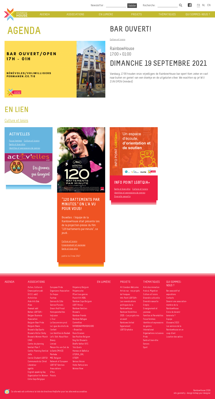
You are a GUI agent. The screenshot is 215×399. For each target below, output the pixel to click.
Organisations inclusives (153, 333)
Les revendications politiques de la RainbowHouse (128, 305)
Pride (145, 336)
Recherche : (150, 5)
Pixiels (53, 375)
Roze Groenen (78, 333)
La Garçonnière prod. (58, 322)
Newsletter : (97, 5)
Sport (145, 347)
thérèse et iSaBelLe (81, 351)
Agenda (45, 14)
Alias (30, 305)
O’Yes (52, 372)
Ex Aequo (54, 294)
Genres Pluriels (56, 305)
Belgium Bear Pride (36, 322)
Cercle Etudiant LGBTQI (38, 358)
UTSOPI (76, 358)
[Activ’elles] (29, 169)
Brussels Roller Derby (37, 333)
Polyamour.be (78, 290)
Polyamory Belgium (81, 287)
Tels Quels (77, 347)
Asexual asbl (33, 308)
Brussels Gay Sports (36, 329)
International (148, 329)
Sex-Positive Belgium (81, 336)
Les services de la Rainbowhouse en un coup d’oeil (175, 329)
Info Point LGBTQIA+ (128, 298)
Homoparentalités (57, 312)
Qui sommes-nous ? (198, 14)
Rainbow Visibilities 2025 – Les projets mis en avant (129, 315)
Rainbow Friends (79, 315)
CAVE (30, 340)
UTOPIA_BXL (78, 354)
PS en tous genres (80, 294)
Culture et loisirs (117, 39)
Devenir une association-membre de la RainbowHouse (176, 305)
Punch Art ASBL (79, 298)
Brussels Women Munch (38, 336)
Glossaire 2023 (172, 322)
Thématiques (167, 14)
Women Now (78, 368)
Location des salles (174, 336)
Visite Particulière (80, 365)
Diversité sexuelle (122, 196)
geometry (181, 393)
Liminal (53, 343)
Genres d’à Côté (56, 301)
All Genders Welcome (129, 287)
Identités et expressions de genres (24, 148)
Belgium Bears (34, 326)
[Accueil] (15, 14)
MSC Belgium (55, 358)
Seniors (146, 343)
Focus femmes (15, 140)
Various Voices (79, 361)
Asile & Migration (150, 290)
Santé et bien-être (17, 144)
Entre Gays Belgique (36, 379)
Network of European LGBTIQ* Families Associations (59, 365)
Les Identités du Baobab (60, 333)
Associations (75, 14)
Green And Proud (57, 308)
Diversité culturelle (151, 298)
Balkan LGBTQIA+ (35, 312)
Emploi (146, 305)
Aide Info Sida (33, 301)
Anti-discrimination (151, 287)
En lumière (106, 14)
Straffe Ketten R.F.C (81, 343)
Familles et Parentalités (153, 315)
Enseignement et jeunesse (73, 245)
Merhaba (53, 354)
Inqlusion (54, 315)
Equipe (169, 319)
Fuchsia (53, 298)
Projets (136, 14)
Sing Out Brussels (80, 340)
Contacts (170, 298)
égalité (31, 368)
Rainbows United (127, 322)
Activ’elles (19, 134)
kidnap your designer (201, 393)
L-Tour (52, 319)
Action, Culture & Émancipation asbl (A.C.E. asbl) (35, 291)
